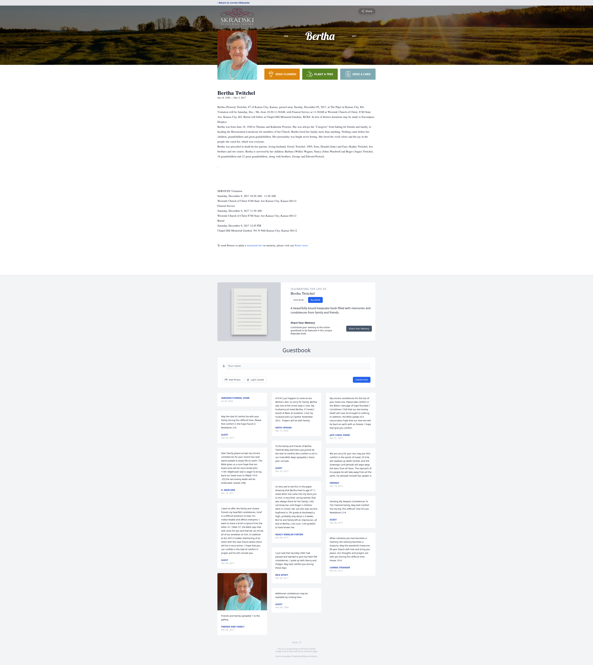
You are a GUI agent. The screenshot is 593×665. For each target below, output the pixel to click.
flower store (301, 245)
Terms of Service (305, 651)
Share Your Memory (359, 328)
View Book (298, 299)
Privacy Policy (288, 651)
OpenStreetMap (300, 656)
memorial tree (255, 245)
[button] (242, 591)
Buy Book (315, 299)
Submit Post (361, 379)
